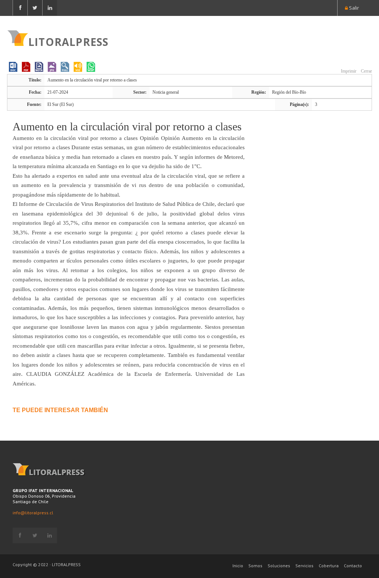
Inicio (237, 565)
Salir (353, 7)
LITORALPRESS (68, 41)
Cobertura (329, 565)
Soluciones (279, 565)
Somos (255, 565)
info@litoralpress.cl (33, 512)
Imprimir (348, 71)
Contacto (353, 565)
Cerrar (366, 71)
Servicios (304, 565)
